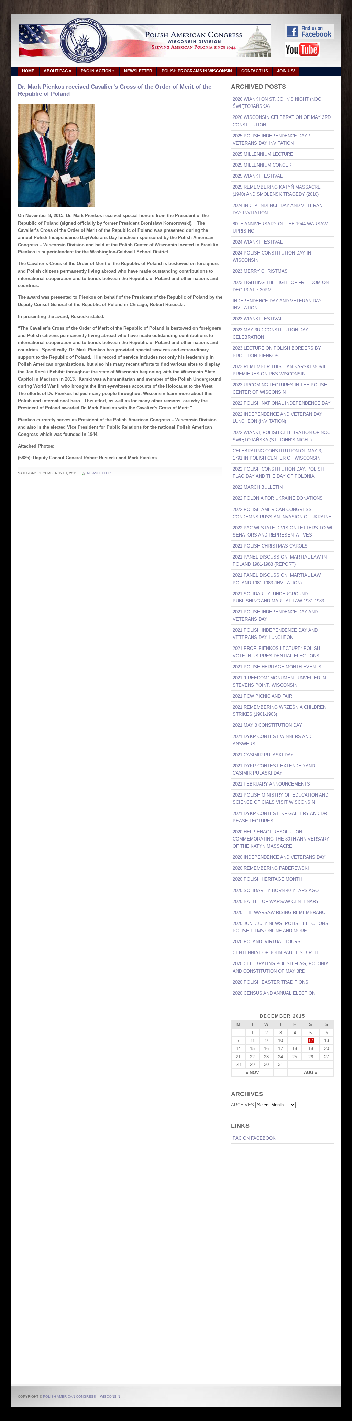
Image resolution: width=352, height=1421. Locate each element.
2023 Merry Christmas (260, 271)
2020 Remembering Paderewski (271, 868)
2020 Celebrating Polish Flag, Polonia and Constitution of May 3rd (281, 967)
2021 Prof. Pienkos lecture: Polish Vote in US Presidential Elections (276, 652)
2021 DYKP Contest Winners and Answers (272, 740)
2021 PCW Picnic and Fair (262, 696)
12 (310, 1040)
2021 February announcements (271, 784)
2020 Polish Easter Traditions (270, 982)
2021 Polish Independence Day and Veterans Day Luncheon (275, 634)
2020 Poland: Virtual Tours (266, 941)
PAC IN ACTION (98, 71)
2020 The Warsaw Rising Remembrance (280, 912)
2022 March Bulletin (258, 487)
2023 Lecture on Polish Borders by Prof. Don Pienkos (277, 352)
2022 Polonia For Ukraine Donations (278, 498)
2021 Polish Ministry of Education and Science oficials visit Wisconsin (280, 798)
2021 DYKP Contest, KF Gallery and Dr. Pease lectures (280, 817)
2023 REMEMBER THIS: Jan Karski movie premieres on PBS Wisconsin (280, 370)
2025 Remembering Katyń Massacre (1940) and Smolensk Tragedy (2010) (277, 190)
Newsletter (99, 473)
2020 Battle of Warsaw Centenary (276, 901)
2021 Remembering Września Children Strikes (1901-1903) (279, 710)
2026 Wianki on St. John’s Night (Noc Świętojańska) (277, 103)
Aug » (310, 1072)
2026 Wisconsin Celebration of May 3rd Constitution (282, 121)
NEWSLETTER (138, 71)
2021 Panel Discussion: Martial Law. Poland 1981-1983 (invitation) (277, 579)
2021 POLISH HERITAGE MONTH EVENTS (277, 666)
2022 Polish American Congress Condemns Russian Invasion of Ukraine (282, 513)
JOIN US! (286, 71)
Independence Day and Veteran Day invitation (277, 304)
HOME (28, 71)
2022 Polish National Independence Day (282, 403)
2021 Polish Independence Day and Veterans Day (275, 615)
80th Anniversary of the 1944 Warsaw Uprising (280, 227)
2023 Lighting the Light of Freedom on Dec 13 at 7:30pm (281, 286)
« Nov (252, 1072)
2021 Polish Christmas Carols (270, 546)
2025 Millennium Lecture (263, 154)
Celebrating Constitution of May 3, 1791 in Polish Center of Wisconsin (277, 454)
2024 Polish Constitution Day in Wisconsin (272, 256)
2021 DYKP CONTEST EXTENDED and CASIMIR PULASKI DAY (274, 769)
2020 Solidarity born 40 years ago (276, 890)
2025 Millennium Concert (263, 165)
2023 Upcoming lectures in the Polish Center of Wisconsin (280, 388)
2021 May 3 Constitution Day (267, 725)
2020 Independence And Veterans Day (279, 857)
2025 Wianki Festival (258, 176)
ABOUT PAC (58, 71)
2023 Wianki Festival (258, 319)
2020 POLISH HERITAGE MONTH (267, 879)
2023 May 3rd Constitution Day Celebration (270, 333)
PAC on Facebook (254, 1138)
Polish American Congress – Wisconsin (81, 1396)
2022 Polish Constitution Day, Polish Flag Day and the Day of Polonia (278, 472)
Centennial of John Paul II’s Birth (275, 952)
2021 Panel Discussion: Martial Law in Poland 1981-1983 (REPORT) (280, 560)
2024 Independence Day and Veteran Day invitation (277, 209)
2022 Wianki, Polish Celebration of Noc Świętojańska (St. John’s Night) (281, 436)
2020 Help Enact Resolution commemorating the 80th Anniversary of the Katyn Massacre (281, 839)
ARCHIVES (242, 1104)
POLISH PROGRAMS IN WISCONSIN (197, 71)
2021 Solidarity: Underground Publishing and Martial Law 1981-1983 (278, 597)
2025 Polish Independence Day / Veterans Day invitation (271, 139)
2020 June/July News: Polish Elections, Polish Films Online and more (281, 927)
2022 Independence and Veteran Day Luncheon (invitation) (277, 417)
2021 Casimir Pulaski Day (263, 754)
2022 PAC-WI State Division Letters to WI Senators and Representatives (282, 531)
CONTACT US (254, 71)
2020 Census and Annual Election (274, 993)
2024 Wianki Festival (258, 242)
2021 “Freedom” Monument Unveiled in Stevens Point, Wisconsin (279, 681)
